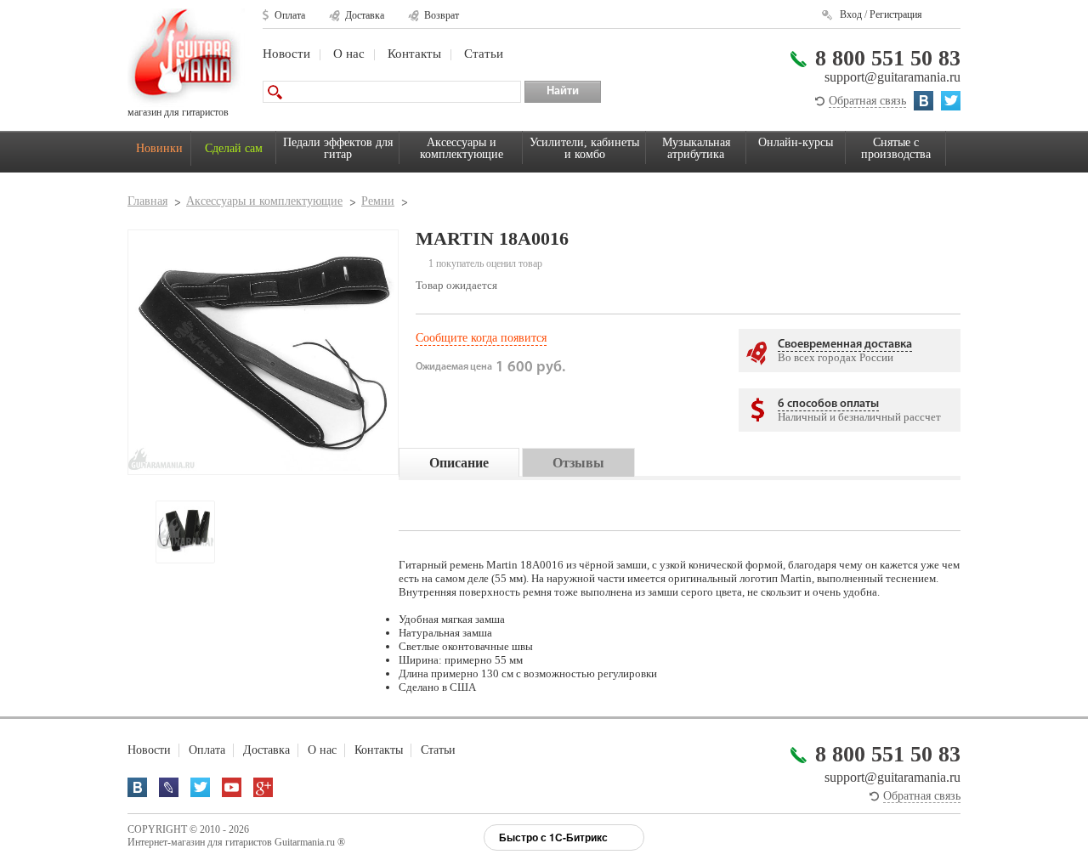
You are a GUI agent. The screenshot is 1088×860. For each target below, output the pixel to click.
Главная (147, 201)
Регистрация (896, 14)
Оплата (290, 15)
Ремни (377, 201)
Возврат (441, 15)
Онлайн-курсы (795, 142)
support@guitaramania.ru (892, 77)
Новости (286, 53)
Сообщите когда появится (481, 337)
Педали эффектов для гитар (338, 148)
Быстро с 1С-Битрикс (553, 837)
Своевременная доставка (845, 344)
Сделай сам (234, 148)
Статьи (483, 53)
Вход (851, 14)
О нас (349, 53)
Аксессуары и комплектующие (461, 148)
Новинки (159, 148)
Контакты (414, 53)
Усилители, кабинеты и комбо (584, 148)
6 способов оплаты (828, 404)
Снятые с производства (896, 148)
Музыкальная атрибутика (696, 148)
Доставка (364, 15)
